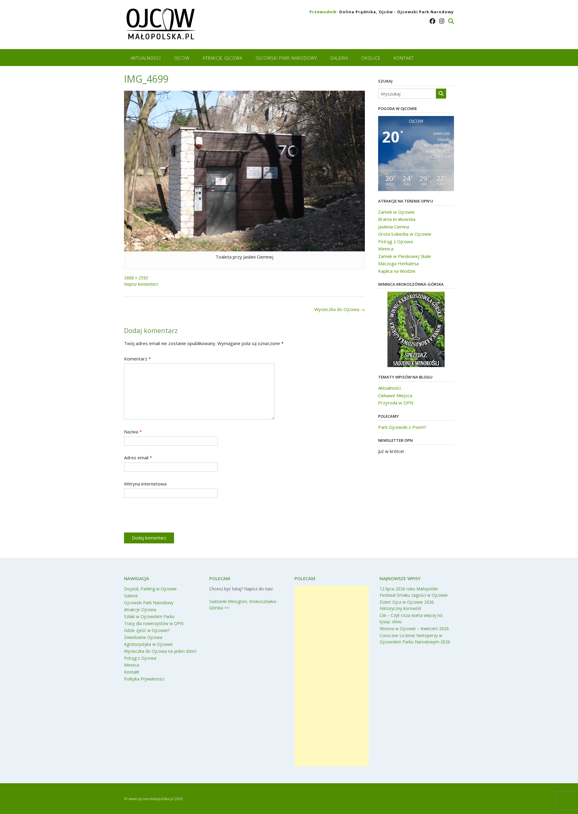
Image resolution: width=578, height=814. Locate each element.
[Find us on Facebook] (432, 21)
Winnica (385, 249)
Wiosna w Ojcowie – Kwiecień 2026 (414, 628)
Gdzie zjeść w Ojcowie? (146, 630)
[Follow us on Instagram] (441, 21)
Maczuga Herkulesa (398, 263)
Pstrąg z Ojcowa (395, 241)
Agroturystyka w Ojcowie (148, 644)
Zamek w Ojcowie (396, 212)
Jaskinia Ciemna (393, 227)
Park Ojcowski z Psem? (402, 427)
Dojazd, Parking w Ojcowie (150, 589)
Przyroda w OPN (395, 403)
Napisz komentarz (141, 284)
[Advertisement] (331, 676)
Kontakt (404, 58)
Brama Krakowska (396, 219)
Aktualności (146, 58)
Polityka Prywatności (144, 679)
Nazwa (133, 432)
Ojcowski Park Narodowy (286, 58)
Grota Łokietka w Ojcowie (404, 234)
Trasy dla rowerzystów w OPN (153, 623)
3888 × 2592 (136, 278)
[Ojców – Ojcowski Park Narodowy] (160, 25)
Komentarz (137, 359)
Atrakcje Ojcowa (222, 58)
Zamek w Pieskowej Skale (404, 256)
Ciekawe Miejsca (395, 395)
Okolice (371, 58)
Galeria (339, 58)
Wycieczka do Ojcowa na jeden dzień (160, 651)
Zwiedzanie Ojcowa (143, 637)
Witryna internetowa (145, 484)
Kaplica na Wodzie (396, 271)
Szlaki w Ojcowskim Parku (149, 616)
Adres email (138, 457)
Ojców (181, 58)
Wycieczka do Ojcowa (339, 309)
